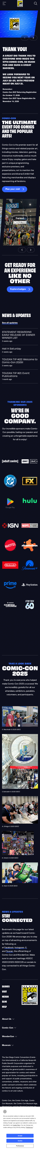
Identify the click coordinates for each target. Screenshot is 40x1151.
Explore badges (18, 289)
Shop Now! (11, 91)
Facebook (9, 948)
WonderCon (8, 1037)
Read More (20, 337)
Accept (20, 1135)
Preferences (20, 1146)
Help (4, 1006)
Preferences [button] (29, 1127)
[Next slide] (33, 37)
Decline (20, 1141)
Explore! (20, 218)
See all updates (10, 323)
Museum (6, 1045)
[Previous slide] (25, 37)
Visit (4, 991)
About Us (6, 1019)
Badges (6, 986)
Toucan (9, 951)
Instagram (19, 948)
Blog (4, 1001)
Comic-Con (7, 1028)
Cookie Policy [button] (16, 1125)
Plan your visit (12, 189)
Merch (5, 996)
